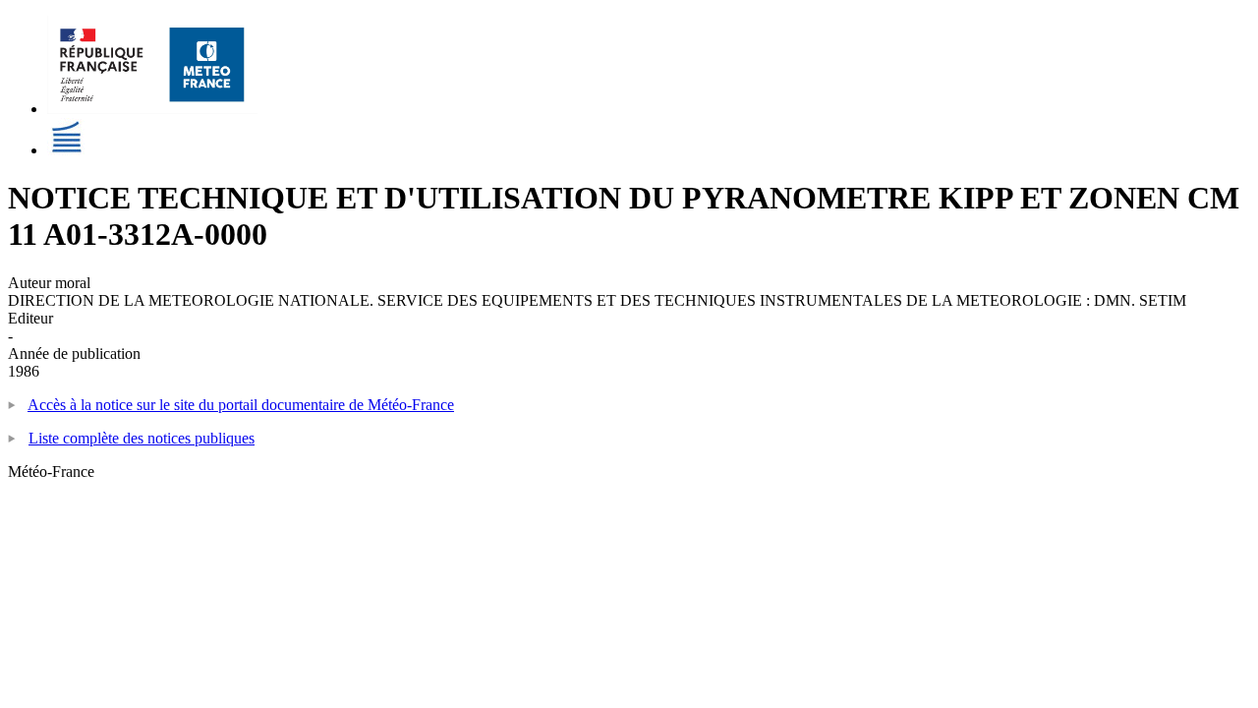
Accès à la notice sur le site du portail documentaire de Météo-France (241, 404)
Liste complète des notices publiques (142, 438)
